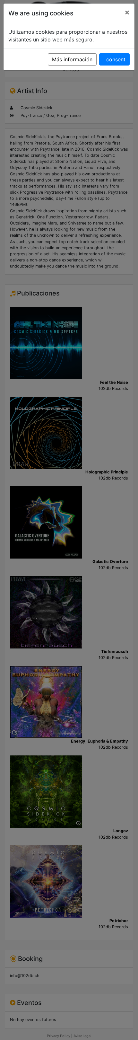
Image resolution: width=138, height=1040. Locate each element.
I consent (114, 59)
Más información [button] (72, 59)
